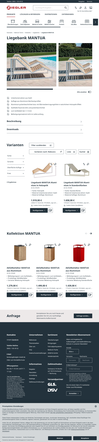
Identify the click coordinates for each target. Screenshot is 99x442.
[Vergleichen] (75, 7)
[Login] (85, 7)
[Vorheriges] (86, 233)
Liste (69, 152)
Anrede (68, 348)
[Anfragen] (50, 210)
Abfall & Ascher (53, 353)
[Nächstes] (90, 233)
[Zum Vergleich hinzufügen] (51, 164)
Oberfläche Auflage (14, 167)
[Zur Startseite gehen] (16, 8)
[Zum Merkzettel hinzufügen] (55, 164)
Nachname (83, 356)
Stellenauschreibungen (36, 382)
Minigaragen (52, 343)
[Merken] (80, 7)
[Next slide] (95, 22)
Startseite (9, 32)
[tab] (13, 22)
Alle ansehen (82, 92)
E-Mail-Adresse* (71, 365)
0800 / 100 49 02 (12, 348)
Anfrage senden (82, 316)
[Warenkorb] (90, 7)
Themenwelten (34, 343)
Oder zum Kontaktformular (16, 360)
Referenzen (33, 340)
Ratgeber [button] (82, 1)
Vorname (69, 356)
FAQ (30, 350)
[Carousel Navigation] (88, 233)
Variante (10, 162)
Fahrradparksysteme (54, 346)
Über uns (32, 346)
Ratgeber (32, 369)
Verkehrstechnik (53, 356)
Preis (9, 173)
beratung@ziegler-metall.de (16, 357)
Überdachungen (53, 340)
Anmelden (73, 393)
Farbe (9, 156)
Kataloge (32, 379)
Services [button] (89, 1)
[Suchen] (65, 7)
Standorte (15, 340)
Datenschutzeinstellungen (37, 353)
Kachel (82, 152)
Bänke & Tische (53, 350)
